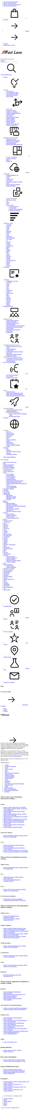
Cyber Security (9, 179)
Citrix (7, 235)
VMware (8, 265)
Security (5, 581)
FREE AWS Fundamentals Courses (14, 393)
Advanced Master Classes (12, 92)
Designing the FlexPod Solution (14, 1070)
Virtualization (6, 584)
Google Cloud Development (15, 209)
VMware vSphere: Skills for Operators (14, 1059)
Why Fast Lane (9, 433)
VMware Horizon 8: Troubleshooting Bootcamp (12, 992)
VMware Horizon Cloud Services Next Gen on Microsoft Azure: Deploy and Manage (14, 996)
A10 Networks (6, 522)
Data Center (9, 180)
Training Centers (10, 122)
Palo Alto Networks (11, 260)
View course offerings (9, 457)
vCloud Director (8, 778)
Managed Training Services (12, 323)
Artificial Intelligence (11, 349)
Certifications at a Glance (12, 281)
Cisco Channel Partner (11, 487)
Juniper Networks (7, 564)
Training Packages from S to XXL (14, 409)
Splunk (8, 263)
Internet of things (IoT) (8, 579)
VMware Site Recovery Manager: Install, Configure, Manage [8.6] (15, 836)
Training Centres (10, 434)
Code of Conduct (10, 443)
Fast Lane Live (9, 91)
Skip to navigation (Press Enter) (10, 1)
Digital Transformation (8, 464)
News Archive (9, 376)
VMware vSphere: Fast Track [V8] (13, 820)
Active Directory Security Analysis (14, 359)
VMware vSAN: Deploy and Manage (14, 1061)
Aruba (7, 228)
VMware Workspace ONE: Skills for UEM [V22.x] (13, 1026)
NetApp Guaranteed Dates (12, 518)
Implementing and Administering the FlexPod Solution (13, 1072)
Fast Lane (8, 241)
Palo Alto (8, 299)
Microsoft (8, 256)
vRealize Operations (9, 777)
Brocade (8, 232)
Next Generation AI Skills (12, 93)
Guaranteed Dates (10, 114)
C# (7, 201)
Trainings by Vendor (11, 110)
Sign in (5, 1105)
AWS (7, 229)
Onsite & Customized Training (13, 113)
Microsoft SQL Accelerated (12, 508)
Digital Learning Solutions (12, 320)
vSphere (7, 765)
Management (9, 435)
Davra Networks (7, 534)
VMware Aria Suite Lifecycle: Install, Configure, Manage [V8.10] (14, 937)
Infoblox (8, 249)
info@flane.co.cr (17, 756)
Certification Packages (11, 411)
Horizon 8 (7, 782)
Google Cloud (9, 245)
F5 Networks (9, 290)
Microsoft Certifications (11, 504)
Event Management (10, 324)
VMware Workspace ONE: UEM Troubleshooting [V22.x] (15, 1021)
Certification (6, 267)
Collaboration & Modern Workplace (14, 351)
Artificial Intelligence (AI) (12, 175)
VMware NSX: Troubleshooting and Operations (11, 880)
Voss (4, 563)
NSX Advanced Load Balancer (12, 773)
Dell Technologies (10, 237)
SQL (7, 203)
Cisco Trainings (10, 474)
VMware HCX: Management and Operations (11, 916)
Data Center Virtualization (10, 789)
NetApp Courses (10, 516)
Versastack (8, 499)
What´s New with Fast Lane (9, 462)
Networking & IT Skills (11, 95)
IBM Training (6, 494)
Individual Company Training (13, 329)
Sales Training (6, 589)
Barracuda (8, 231)
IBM (7, 248)
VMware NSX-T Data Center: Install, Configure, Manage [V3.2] (14, 890)
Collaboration (6, 572)
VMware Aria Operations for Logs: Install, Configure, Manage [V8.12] (15, 934)
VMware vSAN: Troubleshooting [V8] (15, 850)
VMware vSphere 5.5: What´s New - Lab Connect (13, 1090)
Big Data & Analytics (8, 569)
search (2, 61)
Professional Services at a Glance (14, 346)
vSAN (6, 767)
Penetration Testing (10, 361)
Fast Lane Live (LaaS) (8, 468)
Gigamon (8, 244)
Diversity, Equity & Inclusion (13, 445)
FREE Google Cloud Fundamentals (14, 394)
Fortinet (8, 243)
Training (5, 77)
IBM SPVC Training (11, 496)
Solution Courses (9, 769)
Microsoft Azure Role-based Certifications (16, 506)
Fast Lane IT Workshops (9, 467)
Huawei (8, 247)
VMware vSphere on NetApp (12, 1069)
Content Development (11, 321)
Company (5, 417)
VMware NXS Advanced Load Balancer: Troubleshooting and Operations (14, 899)
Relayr (5, 550)
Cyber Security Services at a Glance (14, 358)
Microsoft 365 (9, 507)
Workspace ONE (9, 785)
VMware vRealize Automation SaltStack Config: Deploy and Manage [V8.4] (14, 929)
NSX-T (6, 771)
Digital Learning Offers (11, 125)
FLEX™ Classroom (8, 631)
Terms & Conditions (11, 439)
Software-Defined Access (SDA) (14, 482)
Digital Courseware (10, 121)
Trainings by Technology (12, 111)
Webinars (8, 453)
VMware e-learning (10, 561)
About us (8, 431)
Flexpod (5, 577)
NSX (6, 770)
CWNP (5, 532)
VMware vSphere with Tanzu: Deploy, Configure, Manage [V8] (15, 814)
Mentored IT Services (11, 355)
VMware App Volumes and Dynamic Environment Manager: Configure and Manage (15, 1008)
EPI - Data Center (7, 535)
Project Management (11, 143)
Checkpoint (9, 236)
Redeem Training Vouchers (12, 117)
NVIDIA (8, 259)
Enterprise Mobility (7, 576)
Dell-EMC (5, 490)
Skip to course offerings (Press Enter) (12, 4)
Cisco (7, 233)
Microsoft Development (14, 210)
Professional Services (8, 306)
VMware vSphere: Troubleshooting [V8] (15, 819)
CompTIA (5, 531)
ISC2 (7, 252)
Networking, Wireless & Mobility (14, 354)
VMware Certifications (11, 557)
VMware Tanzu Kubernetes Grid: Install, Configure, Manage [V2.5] (15, 966)
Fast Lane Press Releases (12, 375)
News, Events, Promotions (9, 362)
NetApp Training (10, 514)
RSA (4, 551)
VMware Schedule (10, 559)
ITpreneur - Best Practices (9, 544)
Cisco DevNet (12, 207)
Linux (7, 183)
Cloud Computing (7, 571)
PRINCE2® (9, 161)
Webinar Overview (10, 391)
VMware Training (10, 556)
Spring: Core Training (10, 1042)
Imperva (8, 251)
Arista (7, 227)
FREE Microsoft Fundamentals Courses (15, 395)
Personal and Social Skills (12, 141)
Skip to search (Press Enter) (9, 3)
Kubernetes (7, 781)
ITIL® (7, 159)
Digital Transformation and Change (14, 144)
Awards (8, 437)
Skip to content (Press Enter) (10, 5)
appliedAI (8, 225)
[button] (13, 45)
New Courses (9, 115)
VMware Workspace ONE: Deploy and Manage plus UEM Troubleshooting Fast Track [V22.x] (15, 1032)
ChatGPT (8, 176)
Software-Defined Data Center (11, 790)
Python (8, 202)
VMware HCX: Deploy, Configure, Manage (11, 919)
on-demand (7, 791)
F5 (7, 240)
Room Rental (9, 331)
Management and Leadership (13, 140)
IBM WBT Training (11, 498)
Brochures (8, 450)
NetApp (8, 257)
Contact (2, 60)
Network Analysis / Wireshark (13, 184)
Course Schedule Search (6, 74)
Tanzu (6, 779)
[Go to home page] (11, 57)
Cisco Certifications (10, 476)
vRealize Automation (10, 775)
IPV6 (4, 580)
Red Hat (8, 261)
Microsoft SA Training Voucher (13, 511)
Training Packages (10, 118)
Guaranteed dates (7, 606)
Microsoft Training (10, 503)
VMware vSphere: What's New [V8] (14, 807)
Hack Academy (10, 96)
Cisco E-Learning (10, 478)
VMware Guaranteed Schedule (13, 560)
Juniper (8, 255)
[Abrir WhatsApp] (26, 1105)
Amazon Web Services (8, 471)
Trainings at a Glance (11, 139)
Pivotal (5, 519)
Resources (5, 447)
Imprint (5, 1100)
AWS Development (13, 206)
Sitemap (5, 1103)
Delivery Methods (10, 119)
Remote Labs (9, 332)
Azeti (4, 523)
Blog (7, 449)
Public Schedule (10, 475)
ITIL (4, 588)
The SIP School (7, 553)
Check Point (6, 528)
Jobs (7, 438)
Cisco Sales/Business (11, 486)
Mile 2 (4, 546)
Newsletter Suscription (11, 454)
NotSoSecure (6, 547)
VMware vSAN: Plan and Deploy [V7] (15, 851)
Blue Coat (5, 526)
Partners (8, 441)
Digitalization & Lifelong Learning (14, 327)
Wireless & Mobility (11, 185)
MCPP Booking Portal (14, 416)
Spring (6, 786)
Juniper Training (10, 565)
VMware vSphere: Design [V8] (12, 827)
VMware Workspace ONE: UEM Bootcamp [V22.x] (13, 1023)
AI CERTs (8, 224)
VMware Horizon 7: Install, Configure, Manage (12, 1051)
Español (27, 31)
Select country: (6, 45)
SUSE (7, 264)
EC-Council (9, 239)
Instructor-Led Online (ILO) (12, 123)
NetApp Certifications (11, 515)
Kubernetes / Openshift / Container (14, 181)
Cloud (7, 177)
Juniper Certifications (11, 567)
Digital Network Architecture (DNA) (14, 480)
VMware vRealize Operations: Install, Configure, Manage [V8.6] (14, 946)
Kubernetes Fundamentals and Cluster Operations (12, 975)
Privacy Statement (7, 1101)
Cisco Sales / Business (8, 488)
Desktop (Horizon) (8, 787)
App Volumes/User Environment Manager (14, 783)
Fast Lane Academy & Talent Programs (15, 325)
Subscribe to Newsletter (11, 377)
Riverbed (5, 552)
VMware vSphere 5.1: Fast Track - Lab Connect (12, 1085)
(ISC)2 (5, 500)
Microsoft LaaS (10, 510)
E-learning (5, 575)
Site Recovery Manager (10, 766)
